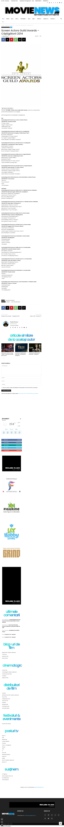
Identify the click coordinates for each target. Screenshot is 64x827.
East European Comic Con (7, 775)
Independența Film (6, 698)
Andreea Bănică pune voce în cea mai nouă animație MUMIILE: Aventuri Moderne (11, 621)
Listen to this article (8, 108)
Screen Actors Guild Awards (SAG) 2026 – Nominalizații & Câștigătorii (20, 354)
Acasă (2, 25)
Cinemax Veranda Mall (7, 673)
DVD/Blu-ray (45, 18)
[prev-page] (2, 358)
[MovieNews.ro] (32, 10)
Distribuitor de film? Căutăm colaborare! (10, 695)
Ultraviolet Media (5, 708)
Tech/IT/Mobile (22, 18)
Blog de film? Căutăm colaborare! (9, 652)
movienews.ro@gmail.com (30, 815)
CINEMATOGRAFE (38, 0)
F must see (4, 654)
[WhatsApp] (16, 39)
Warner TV (4, 762)
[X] (55, 3)
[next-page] (4, 358)
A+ (2, 819)
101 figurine (4, 774)
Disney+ (3, 747)
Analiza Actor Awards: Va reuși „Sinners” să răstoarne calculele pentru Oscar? (7, 354)
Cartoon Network (5, 741)
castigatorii (8, 301)
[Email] (20, 39)
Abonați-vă (19, 450)
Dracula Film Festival (6, 723)
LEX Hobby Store (5, 777)
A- (2, 825)
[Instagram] (49, 3)
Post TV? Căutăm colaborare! (8, 760)
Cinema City (4, 670)
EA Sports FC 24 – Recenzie (10, 634)
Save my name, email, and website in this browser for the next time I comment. (20, 387)
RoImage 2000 (5, 704)
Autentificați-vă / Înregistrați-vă (25, 0)
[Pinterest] (11, 39)
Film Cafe (4, 752)
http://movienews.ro (13, 323)
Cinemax (4, 743)
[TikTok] (53, 3)
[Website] (57, 3)
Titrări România (5, 779)
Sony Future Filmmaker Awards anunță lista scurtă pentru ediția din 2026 (11, 626)
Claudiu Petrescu (5, 36)
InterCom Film (5, 700)
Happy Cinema (5, 677)
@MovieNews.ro (39, 787)
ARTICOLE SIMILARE (21, 336)
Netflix (3, 758)
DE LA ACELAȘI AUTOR (21, 340)
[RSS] (51, 3)
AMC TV (3, 735)
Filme (12, 18)
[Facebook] (47, 3)
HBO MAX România (6, 754)
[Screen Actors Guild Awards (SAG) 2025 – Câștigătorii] (35, 347)
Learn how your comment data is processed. (28, 393)
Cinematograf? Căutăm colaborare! (9, 672)
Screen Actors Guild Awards (9, 300)
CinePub (4, 693)
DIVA (3, 748)
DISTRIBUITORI (45, 0)
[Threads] (62, 3)
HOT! (3, 18)
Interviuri (39, 18)
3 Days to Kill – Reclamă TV (35, 316)
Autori (33, 0)
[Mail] (16, 327)
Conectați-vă (18, 442)
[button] (61, 19)
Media (33, 18)
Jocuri (16, 18)
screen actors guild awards (15, 301)
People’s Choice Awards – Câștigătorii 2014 (10, 316)
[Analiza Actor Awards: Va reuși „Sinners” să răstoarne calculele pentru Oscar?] (7, 347)
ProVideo (4, 702)
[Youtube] (60, 3)
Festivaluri (52, 18)
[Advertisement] (21, 296)
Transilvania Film (5, 706)
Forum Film (4, 696)
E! (2, 750)
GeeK (29, 18)
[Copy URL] (24, 39)
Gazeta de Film (5, 656)
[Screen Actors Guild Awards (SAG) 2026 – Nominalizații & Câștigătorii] (21, 347)
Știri (11, 27)
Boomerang (4, 739)
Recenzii (7, 18)
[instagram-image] (4, 794)
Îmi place (19, 439)
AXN (3, 737)
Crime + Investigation (6, 745)
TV (2, 21)
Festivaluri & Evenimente (9, 25)
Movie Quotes (5, 658)
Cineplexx (4, 675)
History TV (4, 756)
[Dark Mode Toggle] (60, 823)
